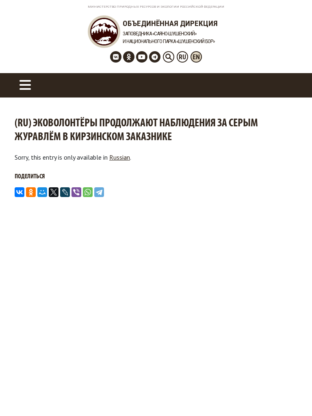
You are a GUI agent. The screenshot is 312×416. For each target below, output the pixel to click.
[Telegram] (99, 192)
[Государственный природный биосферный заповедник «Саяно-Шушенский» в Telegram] (154, 57)
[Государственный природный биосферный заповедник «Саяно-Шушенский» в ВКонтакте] (115, 57)
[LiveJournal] (65, 192)
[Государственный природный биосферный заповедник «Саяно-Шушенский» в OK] (128, 57)
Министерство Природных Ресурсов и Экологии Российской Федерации (156, 7)
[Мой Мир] (42, 192)
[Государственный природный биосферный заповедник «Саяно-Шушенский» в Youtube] (141, 57)
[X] (53, 192)
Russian (119, 157)
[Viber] (76, 192)
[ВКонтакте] (19, 192)
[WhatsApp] (88, 192)
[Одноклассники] (31, 192)
